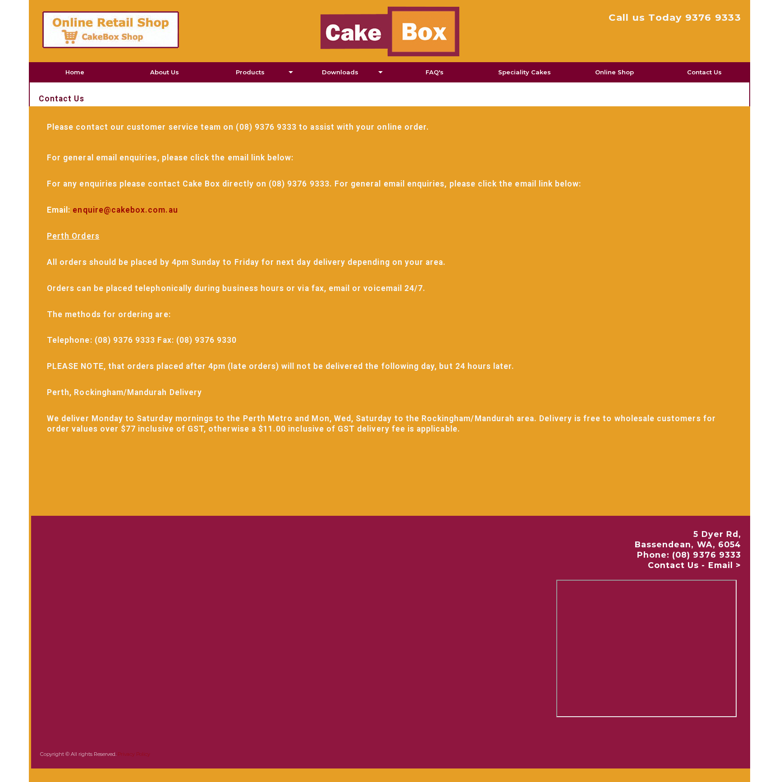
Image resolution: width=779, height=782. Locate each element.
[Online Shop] (156, 29)
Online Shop (614, 72)
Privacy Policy (134, 754)
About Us (164, 72)
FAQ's (435, 72)
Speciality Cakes (524, 72)
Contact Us (704, 72)
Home (74, 72)
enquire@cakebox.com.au (125, 209)
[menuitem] (75, 72)
